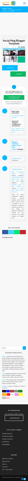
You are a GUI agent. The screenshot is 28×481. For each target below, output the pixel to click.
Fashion (9, 383)
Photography (21, 379)
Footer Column (14, 365)
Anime (11, 379)
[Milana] (20, 257)
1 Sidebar (20, 188)
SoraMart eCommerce (7, 439)
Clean (4, 375)
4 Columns (4, 388)
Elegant (13, 375)
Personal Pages (10, 381)
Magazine (8, 373)
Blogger (20, 149)
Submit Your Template (7, 458)
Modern (8, 375)
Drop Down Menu (6, 360)
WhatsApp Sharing (14, 369)
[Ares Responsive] (20, 245)
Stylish (21, 377)
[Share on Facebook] (5, 232)
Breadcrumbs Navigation (8, 363)
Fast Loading (5, 367)
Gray (15, 191)
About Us (4, 464)
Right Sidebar (15, 190)
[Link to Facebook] (22, 479)
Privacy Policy (9, 469)
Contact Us (5, 466)
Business (4, 383)
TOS (3, 469)
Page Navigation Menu (17, 177)
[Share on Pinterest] (23, 232)
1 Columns (9, 386)
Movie (7, 379)
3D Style (17, 377)
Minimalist (13, 373)
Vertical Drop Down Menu (18, 360)
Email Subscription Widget (8, 361)
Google (21, 369)
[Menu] (24, 3)
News (15, 379)
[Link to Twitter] (25, 479)
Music (16, 381)
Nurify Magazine (6, 444)
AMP (3, 370)
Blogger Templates (7, 8)
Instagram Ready (13, 367)
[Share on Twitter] (11, 232)
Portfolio (19, 373)
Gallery (13, 179)
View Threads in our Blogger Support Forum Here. (18, 130)
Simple (24, 373)
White (21, 190)
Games (14, 383)
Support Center (6, 461)
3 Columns (22, 386)
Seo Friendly (17, 356)
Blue (13, 191)
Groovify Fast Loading (7, 436)
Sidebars (21, 365)
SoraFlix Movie (5, 441)
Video (20, 381)
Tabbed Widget (19, 363)
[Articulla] (8, 257)
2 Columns (15, 386)
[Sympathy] (8, 269)
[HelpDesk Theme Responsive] (8, 245)
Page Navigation (6, 365)
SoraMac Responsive (7, 433)
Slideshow (8, 358)
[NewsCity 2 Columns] (20, 280)
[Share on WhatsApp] (17, 232)
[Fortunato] (8, 280)
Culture (4, 381)
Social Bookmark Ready (17, 358)
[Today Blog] (20, 269)
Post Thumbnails (20, 361)
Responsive (10, 356)
